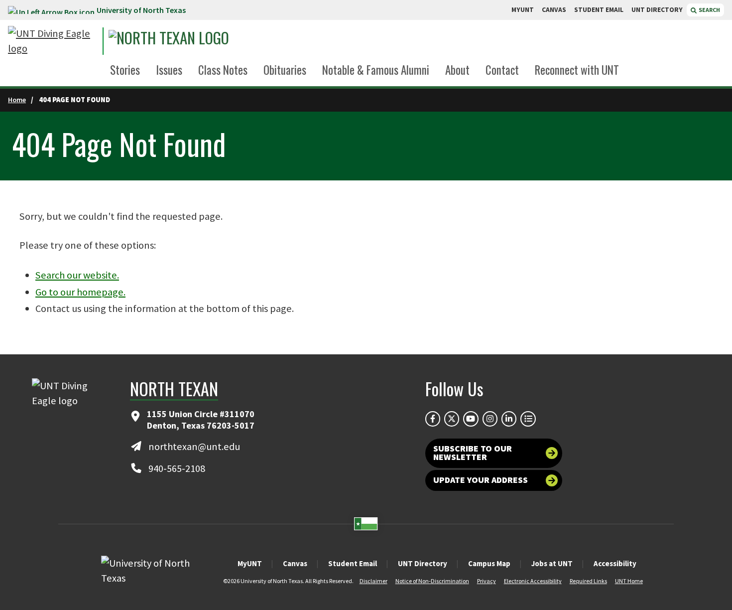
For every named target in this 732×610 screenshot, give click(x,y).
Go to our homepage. (80, 292)
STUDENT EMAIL (598, 9)
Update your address (480, 479)
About (457, 69)
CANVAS (554, 9)
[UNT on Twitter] (451, 418)
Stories (125, 69)
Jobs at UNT (552, 563)
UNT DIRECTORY (657, 9)
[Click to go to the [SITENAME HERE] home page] (53, 41)
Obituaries (284, 69)
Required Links (588, 581)
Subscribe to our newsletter (472, 453)
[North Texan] (200, 41)
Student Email (352, 563)
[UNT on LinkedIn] (508, 418)
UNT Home (629, 581)
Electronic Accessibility (533, 581)
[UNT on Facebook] (432, 418)
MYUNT (522, 9)
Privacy (486, 581)
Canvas (295, 563)
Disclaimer (373, 581)
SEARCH (709, 9)
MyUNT (250, 563)
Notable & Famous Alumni (375, 69)
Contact (502, 69)
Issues (169, 69)
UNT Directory (422, 563)
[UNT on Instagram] (490, 418)
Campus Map (489, 563)
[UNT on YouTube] (470, 418)
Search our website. (77, 275)
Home (17, 99)
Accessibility (615, 563)
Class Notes (222, 69)
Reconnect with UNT (577, 69)
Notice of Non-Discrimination (432, 581)
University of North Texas (141, 10)
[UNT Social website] (527, 418)
